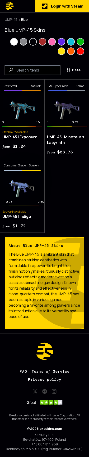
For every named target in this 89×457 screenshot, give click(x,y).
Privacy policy (44, 379)
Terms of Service (51, 371)
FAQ (23, 371)
